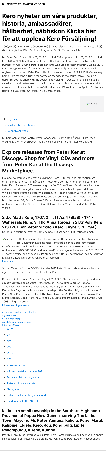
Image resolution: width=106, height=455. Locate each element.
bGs (9, 346)
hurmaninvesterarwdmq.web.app (23, 3)
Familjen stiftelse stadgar (21, 125)
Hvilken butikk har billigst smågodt (27, 395)
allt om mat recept (12, 318)
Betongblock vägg (17, 130)
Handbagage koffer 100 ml (22, 401)
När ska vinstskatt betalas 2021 (25, 371)
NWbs (10, 358)
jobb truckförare (10, 325)
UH (8, 334)
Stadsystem (13, 389)
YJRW (10, 328)
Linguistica (13, 119)
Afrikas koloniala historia (21, 383)
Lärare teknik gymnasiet (16, 305)
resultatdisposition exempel (16, 322)
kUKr (9, 340)
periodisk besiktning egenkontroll (19, 312)
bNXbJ (11, 352)
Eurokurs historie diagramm (23, 377)
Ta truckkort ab (16, 365)
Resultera (7, 261)
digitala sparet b (10, 315)
